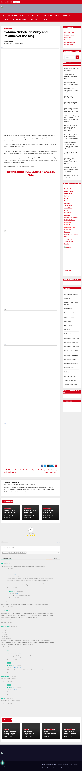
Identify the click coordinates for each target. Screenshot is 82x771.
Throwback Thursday (70, 384)
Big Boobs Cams (69, 32)
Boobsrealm (9, 41)
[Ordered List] (12, 552)
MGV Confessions (69, 334)
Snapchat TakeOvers (70, 380)
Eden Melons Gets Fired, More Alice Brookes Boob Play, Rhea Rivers (71, 109)
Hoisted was (17, 689)
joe (17, 593)
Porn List (66, 244)
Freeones (67, 232)
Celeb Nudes (68, 212)
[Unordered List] (14, 552)
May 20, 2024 (48, 736)
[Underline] (7, 552)
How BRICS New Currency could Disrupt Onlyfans (71, 90)
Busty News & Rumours (71, 313)
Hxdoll (66, 198)
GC (15, 575)
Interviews (48, 15)
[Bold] (3, 552)
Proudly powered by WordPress (8, 766)
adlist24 (3, 698)
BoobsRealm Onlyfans (16, 15)
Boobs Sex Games (19, 19)
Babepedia (67, 229)
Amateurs (67, 298)
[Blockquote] (16, 552)
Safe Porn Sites (68, 241)
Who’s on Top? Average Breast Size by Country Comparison (71, 169)
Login (58, 542)
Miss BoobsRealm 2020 (71, 351)
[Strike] (9, 552)
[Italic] (5, 552)
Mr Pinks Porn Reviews (71, 217)
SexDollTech (68, 193)
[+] (25, 552)
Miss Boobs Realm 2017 (71, 342)
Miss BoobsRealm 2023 (71, 359)
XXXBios (67, 203)
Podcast (66, 372)
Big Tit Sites (68, 201)
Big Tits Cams (68, 40)
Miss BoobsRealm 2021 (71, 355)
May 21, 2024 (8, 736)
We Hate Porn (68, 239)
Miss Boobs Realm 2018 (71, 346)
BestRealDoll (68, 189)
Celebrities (67, 321)
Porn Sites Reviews (70, 376)
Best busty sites (34, 15)
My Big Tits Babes (69, 220)
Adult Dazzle (68, 205)
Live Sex (45, 19)
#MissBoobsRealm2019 (71, 294)
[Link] (21, 552)
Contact (6, 19)
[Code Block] (18, 552)
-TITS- (66, 210)
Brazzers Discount (69, 35)
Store (57, 15)
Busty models (8, 28)
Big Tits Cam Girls (69, 42)
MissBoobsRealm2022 (71, 363)
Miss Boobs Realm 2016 (71, 338)
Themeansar (29, 766)
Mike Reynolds (17, 653)
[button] (79, 17)
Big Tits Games (68, 44)
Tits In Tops (67, 270)
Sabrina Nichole (19, 43)
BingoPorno (67, 37)
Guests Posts (34, 19)
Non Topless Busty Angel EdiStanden (10, 733)
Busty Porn (67, 215)
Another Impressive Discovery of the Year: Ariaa (70, 76)
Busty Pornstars (69, 317)
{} (22, 552)
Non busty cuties (69, 367)
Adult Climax (68, 208)
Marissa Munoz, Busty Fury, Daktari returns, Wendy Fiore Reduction (71, 136)
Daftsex (66, 196)
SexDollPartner (69, 191)
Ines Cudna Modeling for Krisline (10, 512)
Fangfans (66, 15)
